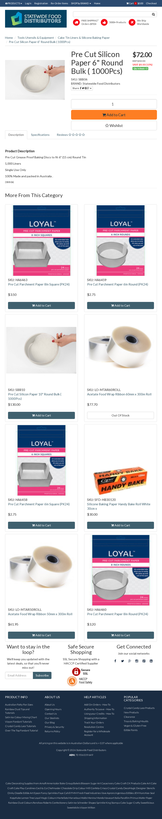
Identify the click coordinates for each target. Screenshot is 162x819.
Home (97, 3)
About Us (50, 704)
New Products (131, 712)
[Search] (153, 14)
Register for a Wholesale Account (97, 733)
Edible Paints (131, 730)
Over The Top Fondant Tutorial (21, 730)
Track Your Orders (94, 722)
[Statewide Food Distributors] (36, 18)
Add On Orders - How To (97, 704)
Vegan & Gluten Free (135, 725)
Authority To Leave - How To (99, 709)
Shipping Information (95, 718)
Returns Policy (52, 731)
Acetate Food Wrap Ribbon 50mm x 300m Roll (40, 614)
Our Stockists (52, 718)
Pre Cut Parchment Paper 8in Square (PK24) (39, 284)
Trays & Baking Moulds (136, 721)
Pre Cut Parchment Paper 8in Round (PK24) (117, 614)
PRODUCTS (13, 3)
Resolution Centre (94, 726)
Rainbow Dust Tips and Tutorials (17, 711)
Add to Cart (116, 114)
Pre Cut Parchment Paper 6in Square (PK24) (39, 504)
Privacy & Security (54, 726)
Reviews (63, 134)
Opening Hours (53, 709)
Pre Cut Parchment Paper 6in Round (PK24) (117, 284)
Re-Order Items (59, 3)
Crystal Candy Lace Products (139, 708)
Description (16, 134)
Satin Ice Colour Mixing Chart (21, 717)
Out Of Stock (121, 415)
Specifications (40, 134)
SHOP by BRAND (80, 3)
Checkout (151, 3)
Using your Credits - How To (99, 713)
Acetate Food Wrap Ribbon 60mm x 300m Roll (119, 394)
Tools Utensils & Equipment (35, 37)
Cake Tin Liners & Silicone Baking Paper (84, 37)
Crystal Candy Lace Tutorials (20, 726)
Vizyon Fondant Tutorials (18, 721)
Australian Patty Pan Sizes (19, 704)
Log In (28, 3)
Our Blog (50, 722)
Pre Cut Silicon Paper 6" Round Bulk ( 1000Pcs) (39, 42)
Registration (41, 3)
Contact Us (51, 713)
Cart (135, 3)
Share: (76, 88)
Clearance (129, 716)
